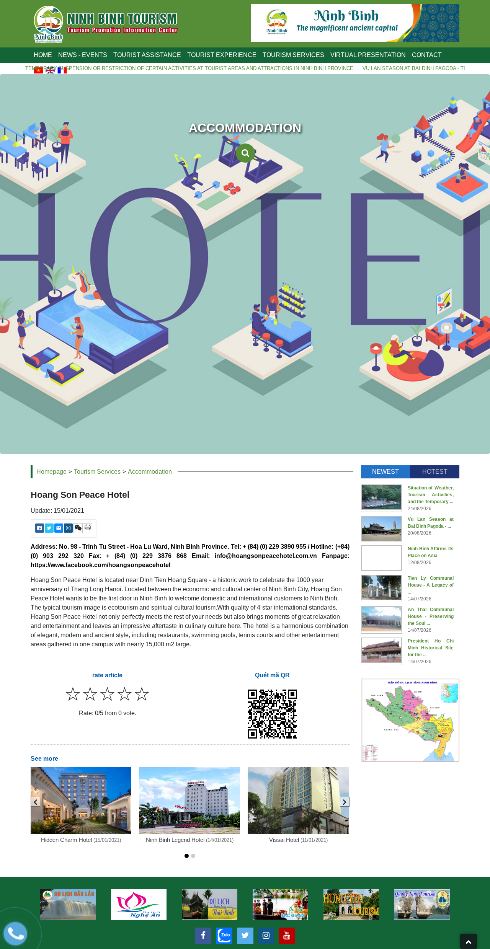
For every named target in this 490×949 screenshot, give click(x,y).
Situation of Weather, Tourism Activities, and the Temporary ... (431, 494)
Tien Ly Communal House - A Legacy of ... (431, 585)
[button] (186, 856)
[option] (68, 904)
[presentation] (35, 802)
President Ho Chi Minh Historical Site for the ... (431, 647)
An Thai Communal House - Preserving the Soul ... (431, 616)
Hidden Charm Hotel (66, 840)
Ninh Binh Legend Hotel (175, 840)
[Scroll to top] (468, 941)
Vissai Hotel (284, 840)
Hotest (435, 471)
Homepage (51, 471)
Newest (385, 471)
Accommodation (150, 471)
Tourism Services (97, 471)
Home (43, 55)
